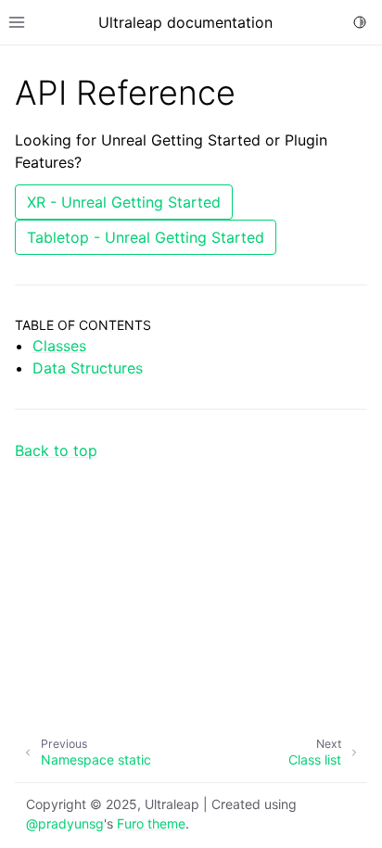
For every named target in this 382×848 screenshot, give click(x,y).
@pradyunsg (65, 823)
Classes (59, 345)
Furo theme (151, 823)
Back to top (56, 450)
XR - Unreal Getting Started (124, 202)
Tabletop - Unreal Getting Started (145, 237)
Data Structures (87, 368)
